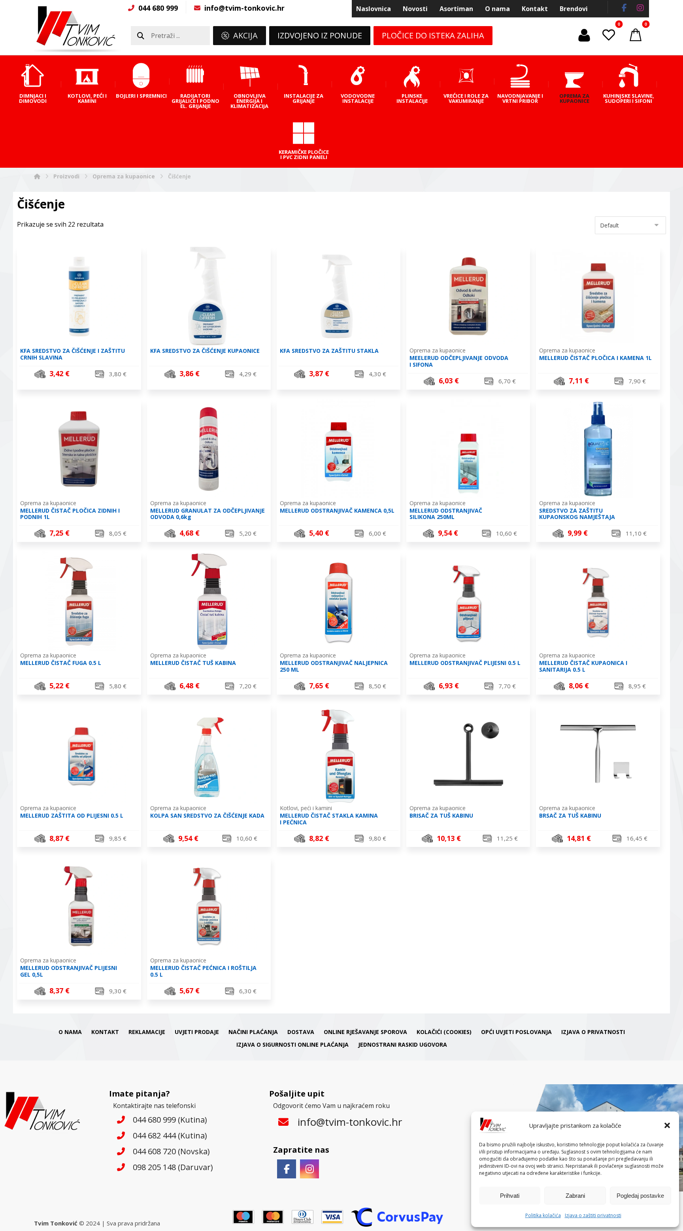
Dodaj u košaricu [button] (84, 382)
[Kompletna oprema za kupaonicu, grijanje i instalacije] (77, 29)
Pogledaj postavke (640, 1195)
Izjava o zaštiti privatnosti (593, 1215)
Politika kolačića (543, 1215)
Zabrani (575, 1195)
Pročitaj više (473, 839)
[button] (667, 1125)
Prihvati (509, 1195)
